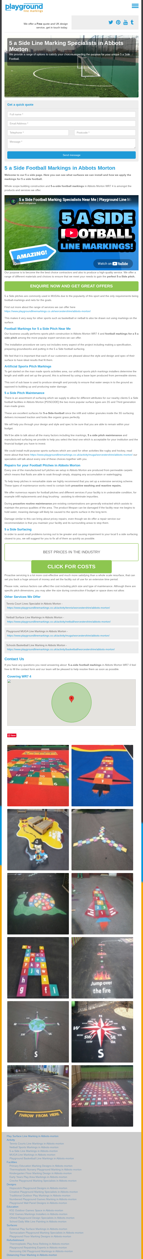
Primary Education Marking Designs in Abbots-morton (40, 1165)
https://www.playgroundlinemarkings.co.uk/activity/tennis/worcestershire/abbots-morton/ (58, 607)
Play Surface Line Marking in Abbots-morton (32, 1136)
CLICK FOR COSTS (71, 566)
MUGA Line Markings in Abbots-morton (32, 1154)
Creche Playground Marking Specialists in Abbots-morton (43, 1180)
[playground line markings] (26, 7)
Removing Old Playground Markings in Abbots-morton (41, 1251)
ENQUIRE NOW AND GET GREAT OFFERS (71, 286)
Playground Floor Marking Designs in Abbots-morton (40, 1236)
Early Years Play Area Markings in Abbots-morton (38, 1176)
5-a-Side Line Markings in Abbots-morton (33, 1150)
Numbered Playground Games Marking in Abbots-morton (43, 1199)
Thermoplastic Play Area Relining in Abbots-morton (39, 1243)
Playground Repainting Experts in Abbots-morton (38, 1247)
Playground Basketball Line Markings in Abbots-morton (41, 1158)
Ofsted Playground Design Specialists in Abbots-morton (41, 1217)
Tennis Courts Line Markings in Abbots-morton (36, 1143)
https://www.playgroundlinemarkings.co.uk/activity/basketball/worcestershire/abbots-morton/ (61, 649)
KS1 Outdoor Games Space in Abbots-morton (36, 1210)
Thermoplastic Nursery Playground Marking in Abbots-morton (45, 1169)
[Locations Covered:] (6, 5)
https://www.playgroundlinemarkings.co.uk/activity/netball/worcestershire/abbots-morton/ (59, 621)
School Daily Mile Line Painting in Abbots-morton (37, 1221)
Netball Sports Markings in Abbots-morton (33, 1147)
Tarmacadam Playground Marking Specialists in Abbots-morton (46, 1232)
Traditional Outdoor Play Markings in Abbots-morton (39, 1195)
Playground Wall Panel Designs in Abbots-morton (38, 1202)
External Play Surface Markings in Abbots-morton (38, 1228)
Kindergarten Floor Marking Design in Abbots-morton (40, 1173)
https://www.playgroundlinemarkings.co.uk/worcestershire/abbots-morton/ (47, 311)
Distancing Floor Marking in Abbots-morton (32, 1254)
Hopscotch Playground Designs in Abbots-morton (38, 1188)
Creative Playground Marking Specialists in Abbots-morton (43, 1191)
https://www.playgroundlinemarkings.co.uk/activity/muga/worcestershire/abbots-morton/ (81, 454)
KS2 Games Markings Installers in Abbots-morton (38, 1214)
